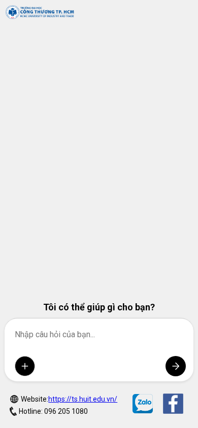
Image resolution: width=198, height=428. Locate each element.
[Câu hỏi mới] (25, 366)
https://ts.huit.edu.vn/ (82, 399)
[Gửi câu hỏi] (176, 366)
